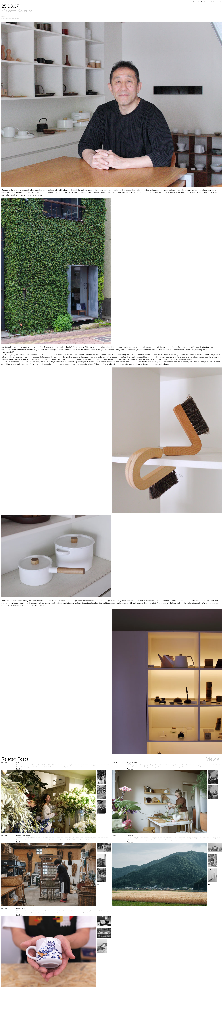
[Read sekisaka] (215, 847)
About (194, 2)
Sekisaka (130, 835)
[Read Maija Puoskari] (159, 801)
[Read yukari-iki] (104, 777)
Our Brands (201, 2)
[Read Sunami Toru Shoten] (48, 874)
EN (221, 2)
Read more (19, 769)
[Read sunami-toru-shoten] (104, 847)
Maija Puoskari (132, 762)
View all (214, 758)
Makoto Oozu (20, 909)
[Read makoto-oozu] (104, 921)
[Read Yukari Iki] (48, 801)
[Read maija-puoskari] (215, 777)
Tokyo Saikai (5, 2)
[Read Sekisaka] (159, 874)
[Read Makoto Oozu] (48, 951)
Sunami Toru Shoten (23, 835)
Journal (209, 2)
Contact (215, 2)
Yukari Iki (19, 762)
